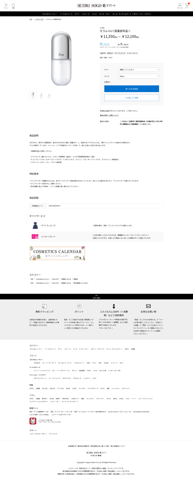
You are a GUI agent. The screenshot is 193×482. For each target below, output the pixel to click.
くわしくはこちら (105, 328)
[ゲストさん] (180, 6)
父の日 (74, 388)
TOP (30, 19)
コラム (32, 395)
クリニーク (114, 363)
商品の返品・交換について (109, 115)
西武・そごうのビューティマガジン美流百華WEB (89, 412)
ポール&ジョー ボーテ (65, 363)
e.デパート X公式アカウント (60, 415)
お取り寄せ (65, 399)
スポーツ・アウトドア (97, 349)
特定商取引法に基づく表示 (100, 446)
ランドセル (60, 388)
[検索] (13, 6)
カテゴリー (33, 345)
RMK (100, 363)
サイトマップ (53, 434)
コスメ (128, 399)
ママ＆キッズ (77, 378)
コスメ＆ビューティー (49, 14)
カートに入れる (131, 88)
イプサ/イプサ (39, 19)
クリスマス (82, 388)
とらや (95, 370)
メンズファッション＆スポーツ (38, 401)
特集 (31, 385)
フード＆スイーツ (66, 14)
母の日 (68, 388)
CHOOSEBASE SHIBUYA (140, 412)
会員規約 (71, 446)
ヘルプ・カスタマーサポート (38, 434)
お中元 (127, 349)
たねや (89, 370)
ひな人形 (44, 388)
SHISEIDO (37, 363)
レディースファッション (145, 399)
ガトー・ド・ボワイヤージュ (61, 370)
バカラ (94, 378)
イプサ (102, 27)
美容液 (76, 279)
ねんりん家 (102, 370)
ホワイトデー (126, 388)
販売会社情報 (82, 446)
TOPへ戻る (96, 298)
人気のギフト (75, 399)
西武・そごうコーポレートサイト (61, 412)
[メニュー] (6, 6)
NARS (88, 363)
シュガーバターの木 (114, 370)
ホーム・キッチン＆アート (122, 14)
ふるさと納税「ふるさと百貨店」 (39, 415)
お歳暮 (133, 349)
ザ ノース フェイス (54, 378)
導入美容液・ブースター (81, 283)
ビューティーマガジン (143, 14)
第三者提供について (118, 446)
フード (134, 399)
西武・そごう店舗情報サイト (38, 412)
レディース (86, 14)
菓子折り (44, 399)
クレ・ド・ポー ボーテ (49, 363)
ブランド (33, 355)
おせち (103, 388)
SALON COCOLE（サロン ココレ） (118, 412)
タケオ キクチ (66, 378)
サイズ (106, 76)
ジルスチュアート (79, 363)
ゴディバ (74, 370)
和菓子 (58, 399)
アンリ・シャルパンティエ (42, 370)
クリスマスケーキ (93, 388)
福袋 (108, 388)
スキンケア (55, 279)
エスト (94, 363)
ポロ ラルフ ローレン (40, 378)
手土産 (52, 399)
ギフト (77, 14)
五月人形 (52, 388)
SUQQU (106, 363)
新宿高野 (82, 370)
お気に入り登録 (132, 98)
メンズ (94, 14)
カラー (106, 69)
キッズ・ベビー (104, 14)
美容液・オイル (66, 279)
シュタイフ (86, 378)
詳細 (125, 44)
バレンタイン (116, 388)
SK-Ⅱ (121, 363)
